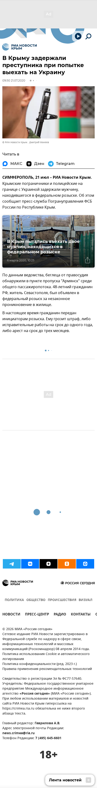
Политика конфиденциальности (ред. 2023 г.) (39, 664)
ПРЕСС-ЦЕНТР (37, 615)
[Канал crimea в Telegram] (12, 564)
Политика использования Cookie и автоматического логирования (46, 656)
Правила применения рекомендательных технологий (47, 669)
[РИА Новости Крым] (19, 46)
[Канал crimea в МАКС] (85, 564)
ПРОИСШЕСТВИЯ (62, 600)
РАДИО (60, 615)
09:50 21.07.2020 (13, 80)
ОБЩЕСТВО (35, 600)
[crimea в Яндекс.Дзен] (48, 564)
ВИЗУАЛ (85, 600)
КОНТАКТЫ (81, 615)
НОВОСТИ (11, 615)
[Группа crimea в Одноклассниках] (67, 564)
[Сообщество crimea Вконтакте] (30, 564)
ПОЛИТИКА (14, 600)
